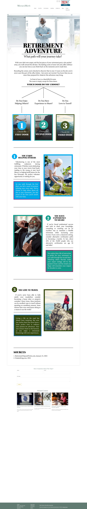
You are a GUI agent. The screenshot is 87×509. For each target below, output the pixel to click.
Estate (31, 507)
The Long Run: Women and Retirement (42, 406)
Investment (32, 506)
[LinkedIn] (57, 1)
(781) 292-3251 (22, 505)
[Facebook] (59, 1)
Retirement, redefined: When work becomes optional (59, 407)
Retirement (32, 505)
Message (18, 376)
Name (18, 370)
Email (45, 370)
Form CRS (51, 505)
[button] (35, 8)
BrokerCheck (65, 507)
